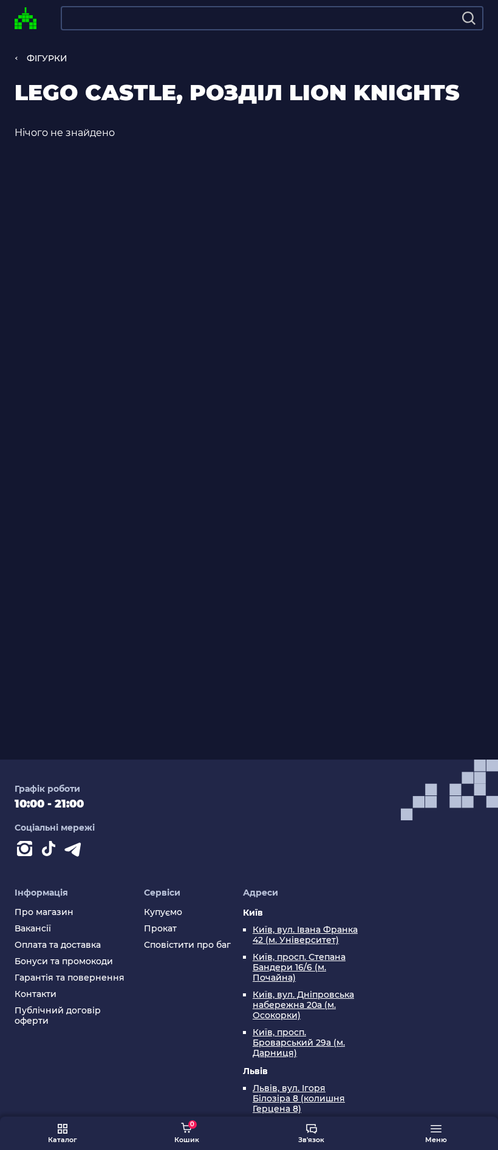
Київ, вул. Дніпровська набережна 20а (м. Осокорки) (303, 1005)
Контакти (35, 994)
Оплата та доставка (58, 945)
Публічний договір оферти (58, 1015)
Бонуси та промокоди (64, 961)
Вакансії (33, 929)
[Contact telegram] (75, 851)
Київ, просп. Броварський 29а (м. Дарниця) (299, 1042)
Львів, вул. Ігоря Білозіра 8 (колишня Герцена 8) (299, 1098)
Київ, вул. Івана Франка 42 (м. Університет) (305, 935)
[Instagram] (27, 851)
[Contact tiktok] (51, 851)
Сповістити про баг (187, 945)
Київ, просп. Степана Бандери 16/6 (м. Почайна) (299, 967)
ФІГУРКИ (47, 58)
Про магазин (44, 912)
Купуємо (163, 912)
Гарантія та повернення (69, 978)
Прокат (160, 929)
